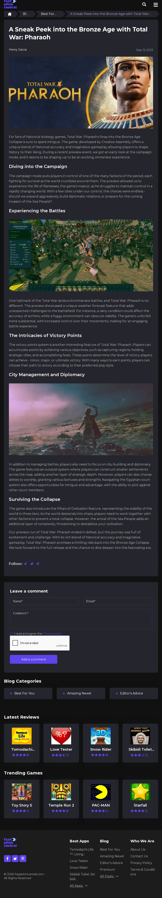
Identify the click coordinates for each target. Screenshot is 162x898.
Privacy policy (52, 633)
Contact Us (139, 856)
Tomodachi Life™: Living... (82, 852)
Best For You (47, 14)
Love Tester (79, 861)
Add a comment (33, 659)
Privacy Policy (141, 863)
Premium (107, 869)
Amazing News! (79, 693)
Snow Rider (79, 867)
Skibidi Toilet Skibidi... (82, 876)
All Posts (107, 876)
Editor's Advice (131, 693)
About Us (137, 849)
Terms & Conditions (142, 872)
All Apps (76, 886)
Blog (25, 14)
